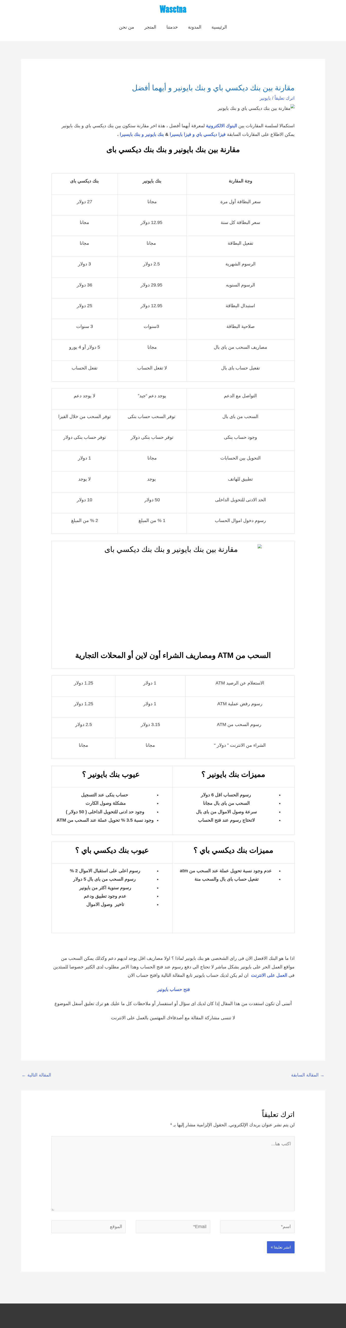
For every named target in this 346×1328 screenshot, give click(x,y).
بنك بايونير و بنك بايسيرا (142, 134)
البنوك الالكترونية (221, 125)
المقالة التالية (36, 1074)
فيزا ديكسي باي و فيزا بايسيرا (198, 134)
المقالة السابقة (307, 1074)
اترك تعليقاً (285, 98)
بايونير (265, 98)
